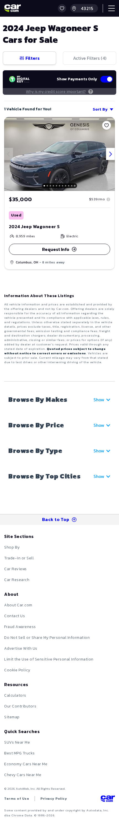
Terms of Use (16, 798)
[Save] (106, 125)
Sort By (100, 109)
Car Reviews (15, 569)
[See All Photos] (59, 154)
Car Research (16, 580)
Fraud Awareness (20, 627)
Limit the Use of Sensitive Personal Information (49, 659)
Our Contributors (20, 706)
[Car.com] (12, 8)
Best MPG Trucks (19, 753)
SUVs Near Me (17, 742)
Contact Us (14, 616)
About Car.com (18, 605)
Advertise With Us (20, 648)
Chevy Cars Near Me (22, 775)
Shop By (12, 547)
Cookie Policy (17, 670)
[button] (62, 8)
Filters (32, 58)
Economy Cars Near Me (25, 764)
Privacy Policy (53, 798)
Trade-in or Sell (19, 558)
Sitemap (12, 717)
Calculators (15, 695)
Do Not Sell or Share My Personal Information (47, 637)
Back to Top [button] (55, 519)
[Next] (110, 154)
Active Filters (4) (89, 58)
